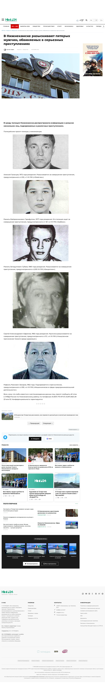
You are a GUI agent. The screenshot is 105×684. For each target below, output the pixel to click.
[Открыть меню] (3, 20)
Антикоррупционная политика (89, 620)
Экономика (69, 26)
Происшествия (48, 26)
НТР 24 (3, 30)
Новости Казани (35, 660)
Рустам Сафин (10, 49)
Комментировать (73, 429)
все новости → (75, 445)
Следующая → (48, 423)
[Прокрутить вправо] (103, 26)
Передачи (99, 26)
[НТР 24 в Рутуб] (99, 594)
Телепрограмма (32, 564)
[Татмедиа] (43, 652)
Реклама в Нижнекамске (87, 623)
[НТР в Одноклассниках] (93, 594)
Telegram (36, 439)
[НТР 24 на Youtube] (86, 594)
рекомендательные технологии (36, 676)
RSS (81, 615)
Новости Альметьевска (47, 660)
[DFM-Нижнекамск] (56, 652)
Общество (36, 26)
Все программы (50, 564)
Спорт (59, 26)
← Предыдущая (34, 423)
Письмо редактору (61, 615)
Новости (8, 30)
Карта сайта (83, 613)
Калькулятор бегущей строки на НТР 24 (91, 625)
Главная (6, 26)
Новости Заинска (83, 660)
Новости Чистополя (71, 660)
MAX (50, 439)
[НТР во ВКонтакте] (89, 594)
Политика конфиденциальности (89, 605)
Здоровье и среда (33, 613)
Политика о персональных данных (90, 608)
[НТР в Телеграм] (96, 594)
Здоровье (79, 26)
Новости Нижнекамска (23, 660)
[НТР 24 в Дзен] (102, 594)
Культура (89, 26)
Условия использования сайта (88, 610)
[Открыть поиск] (86, 20)
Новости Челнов (60, 660)
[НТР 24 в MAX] (83, 594)
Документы (83, 618)
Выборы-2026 (25, 26)
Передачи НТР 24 (33, 618)
